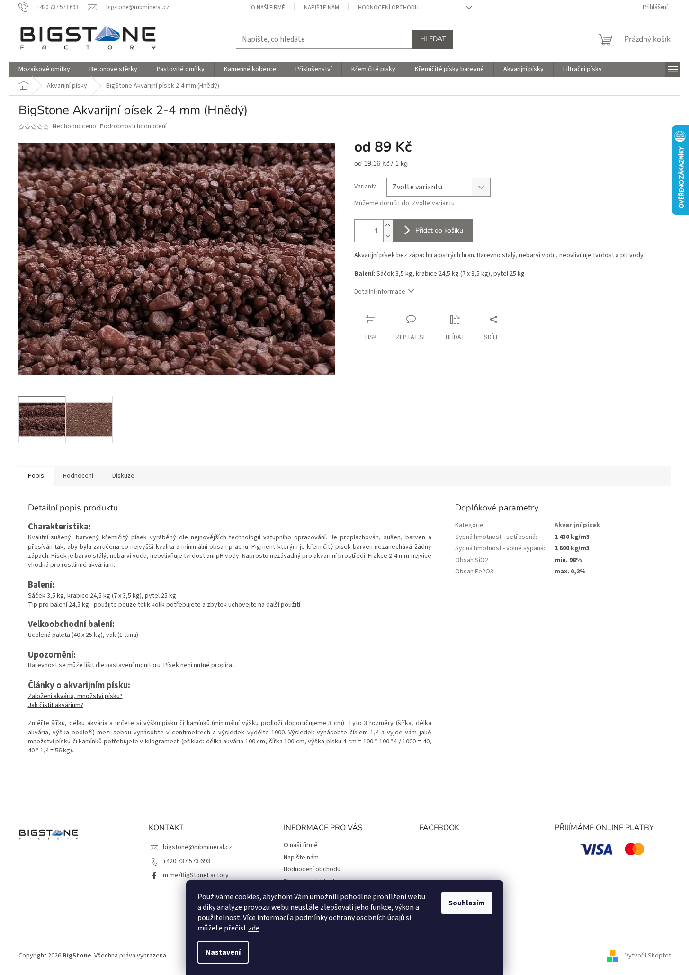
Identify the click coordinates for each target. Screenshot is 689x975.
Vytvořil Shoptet (648, 955)
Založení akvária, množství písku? (75, 696)
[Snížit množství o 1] (388, 236)
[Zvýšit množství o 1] (388, 225)
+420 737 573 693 (186, 861)
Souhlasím (466, 903)
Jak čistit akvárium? (55, 705)
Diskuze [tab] (123, 476)
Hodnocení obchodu (388, 7)
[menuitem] (44, 69)
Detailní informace (379, 291)
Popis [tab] (36, 476)
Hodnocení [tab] (78, 476)
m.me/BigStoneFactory (196, 875)
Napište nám (321, 7)
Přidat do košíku (439, 230)
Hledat (433, 39)
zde (253, 928)
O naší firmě (268, 7)
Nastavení (223, 952)
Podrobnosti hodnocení (133, 126)
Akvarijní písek (577, 525)
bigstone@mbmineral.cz (197, 847)
